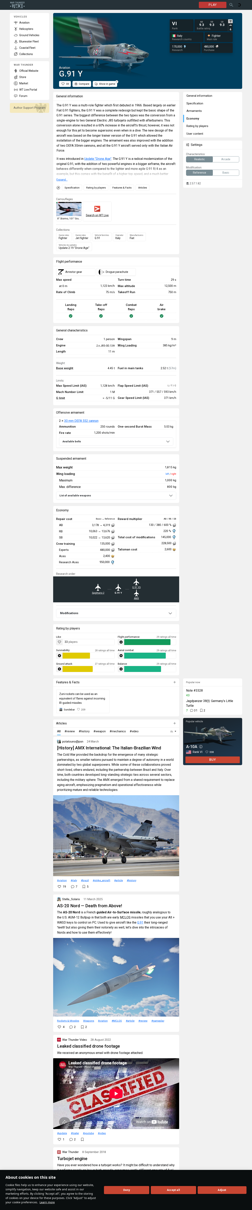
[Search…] (231, 5)
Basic (225, 172)
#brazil (85, 880)
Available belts (71, 441)
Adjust (222, 1190)
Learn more (47, 1202)
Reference (199, 172)
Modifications (69, 613)
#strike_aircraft (101, 880)
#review (142, 1020)
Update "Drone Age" (97, 159)
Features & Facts (122, 187)
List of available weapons (75, 495)
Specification (72, 187)
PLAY (212, 5)
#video (102, 1133)
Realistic (199, 159)
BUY (212, 760)
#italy (74, 880)
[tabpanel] (212, 24)
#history (131, 880)
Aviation (62, 880)
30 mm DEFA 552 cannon (81, 421)
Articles (142, 187)
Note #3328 (194, 690)
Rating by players (96, 187)
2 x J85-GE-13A (105, 345)
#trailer (75, 1133)
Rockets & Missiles (68, 1020)
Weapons (88, 1020)
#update (62, 1133)
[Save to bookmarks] (82, 1139)
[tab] (230, 21)
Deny (126, 1190)
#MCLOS (117, 1020)
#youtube (88, 1133)
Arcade (225, 159)
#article (118, 880)
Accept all (173, 1190)
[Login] (239, 5)
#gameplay (157, 1020)
